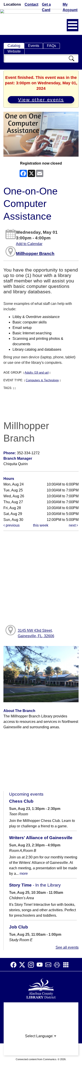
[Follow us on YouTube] (41, 965)
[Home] (41, 988)
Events (33, 46)
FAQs (51, 46)
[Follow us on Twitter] (23, 965)
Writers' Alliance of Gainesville (40, 837)
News (41, 1026)
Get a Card (46, 7)
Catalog (14, 46)
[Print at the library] (58, 965)
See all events (67, 947)
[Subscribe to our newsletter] (49, 965)
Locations (12, 4)
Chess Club (21, 801)
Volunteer (41, 1043)
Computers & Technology (42, 380)
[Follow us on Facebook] (14, 965)
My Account (70, 7)
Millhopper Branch (35, 253)
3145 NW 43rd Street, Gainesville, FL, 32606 (36, 633)
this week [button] (40, 525)
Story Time (35, 885)
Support (41, 1017)
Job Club (18, 927)
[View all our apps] (67, 965)
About (41, 1008)
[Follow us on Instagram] (32, 965)
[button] (72, 25)
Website (14, 51)
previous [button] (12, 525)
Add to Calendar (29, 244)
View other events (41, 99)
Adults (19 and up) (37, 372)
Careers (41, 1052)
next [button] (73, 525)
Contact (31, 4)
